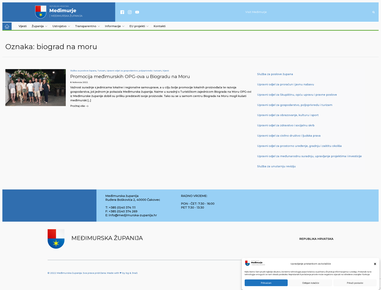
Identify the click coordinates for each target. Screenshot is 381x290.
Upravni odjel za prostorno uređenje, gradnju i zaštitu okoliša (299, 146)
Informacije (113, 26)
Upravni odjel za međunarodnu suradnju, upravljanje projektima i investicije (309, 156)
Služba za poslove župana (83, 70)
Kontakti (159, 26)
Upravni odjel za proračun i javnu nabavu (285, 84)
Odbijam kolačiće (310, 283)
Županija (38, 26)
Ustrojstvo (59, 26)
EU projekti (137, 26)
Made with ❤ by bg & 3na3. (122, 273)
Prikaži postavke (355, 283)
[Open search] (373, 12)
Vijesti (23, 26)
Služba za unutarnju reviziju (276, 166)
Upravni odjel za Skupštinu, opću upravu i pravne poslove (297, 94)
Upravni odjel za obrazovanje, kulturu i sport (288, 115)
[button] (375, 263)
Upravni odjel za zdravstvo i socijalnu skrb (285, 125)
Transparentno (85, 26)
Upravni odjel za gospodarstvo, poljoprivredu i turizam (134, 70)
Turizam (101, 70)
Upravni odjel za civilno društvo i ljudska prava (289, 135)
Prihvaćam (266, 283)
